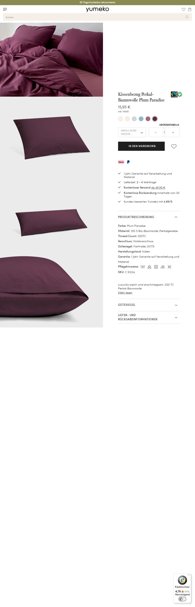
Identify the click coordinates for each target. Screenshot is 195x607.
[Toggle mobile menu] (5, 9)
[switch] (182, 599)
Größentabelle (169, 125)
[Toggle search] (12, 9)
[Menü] (189, 575)
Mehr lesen (125, 292)
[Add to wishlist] (174, 146)
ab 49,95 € (158, 187)
